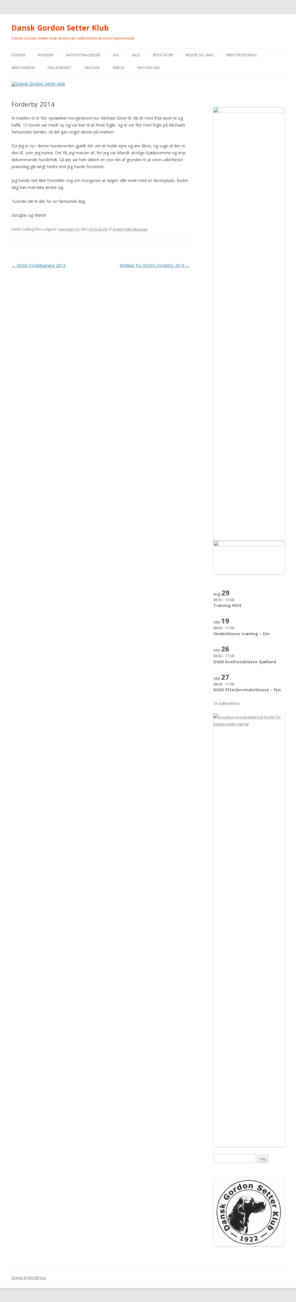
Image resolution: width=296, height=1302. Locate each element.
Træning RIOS (227, 605)
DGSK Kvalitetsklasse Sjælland (244, 661)
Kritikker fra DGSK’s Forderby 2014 (154, 265)
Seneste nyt (69, 229)
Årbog (118, 67)
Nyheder (45, 55)
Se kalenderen (226, 703)
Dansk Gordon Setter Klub (60, 28)
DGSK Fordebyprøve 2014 (38, 265)
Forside (18, 55)
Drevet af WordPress (29, 1277)
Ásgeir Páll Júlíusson (129, 229)
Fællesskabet (59, 67)
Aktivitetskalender (83, 55)
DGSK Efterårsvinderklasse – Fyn (247, 689)
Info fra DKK (148, 67)
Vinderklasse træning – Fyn (241, 633)
